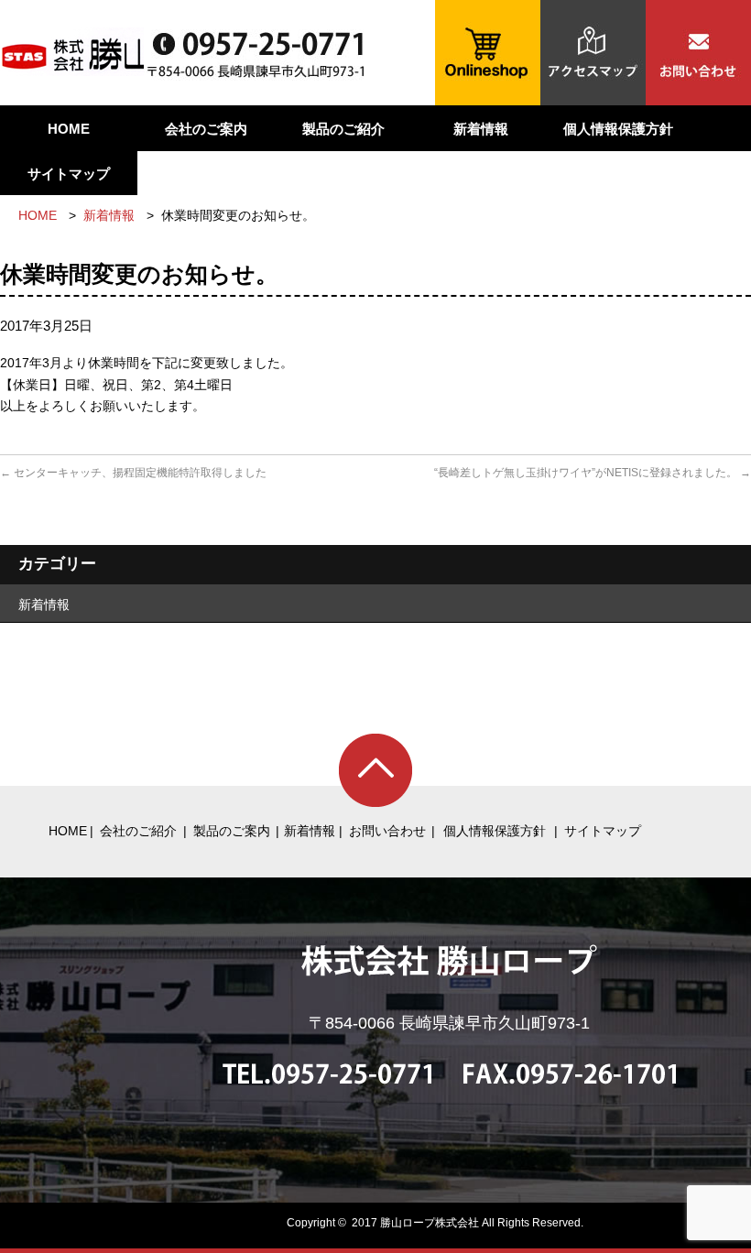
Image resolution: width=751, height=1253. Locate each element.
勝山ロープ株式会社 (429, 1222)
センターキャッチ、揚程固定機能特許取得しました (133, 472)
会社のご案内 (206, 128)
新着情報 (480, 128)
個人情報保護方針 (618, 128)
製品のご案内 (231, 830)
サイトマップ (68, 173)
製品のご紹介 (343, 128)
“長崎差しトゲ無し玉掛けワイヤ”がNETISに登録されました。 (592, 472)
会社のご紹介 (138, 830)
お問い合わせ (387, 830)
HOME (69, 128)
